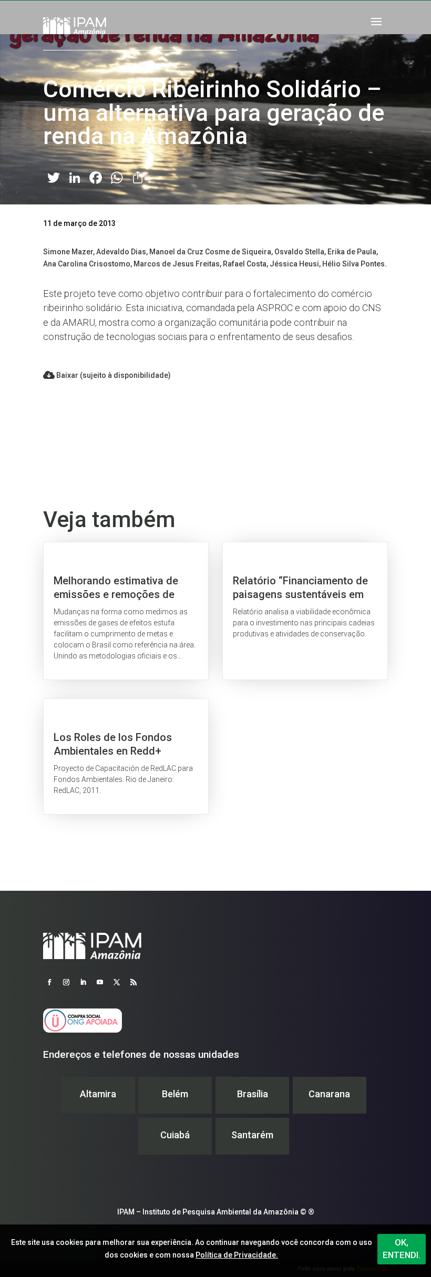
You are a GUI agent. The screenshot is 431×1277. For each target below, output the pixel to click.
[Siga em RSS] (133, 982)
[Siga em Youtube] (100, 982)
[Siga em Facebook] (49, 982)
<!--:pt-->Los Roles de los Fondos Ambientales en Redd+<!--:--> (126, 756)
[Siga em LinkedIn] (83, 982)
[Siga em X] (116, 982)
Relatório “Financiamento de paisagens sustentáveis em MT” (305, 610)
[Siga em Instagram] (66, 982)
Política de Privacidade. (237, 1255)
